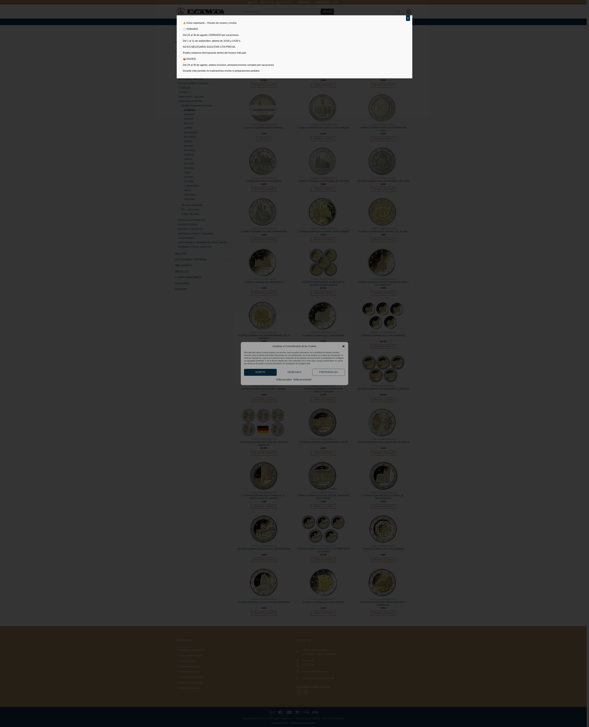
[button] (343, 346)
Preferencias (328, 372)
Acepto (260, 372)
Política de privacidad (302, 379)
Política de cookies (284, 379)
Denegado (295, 372)
